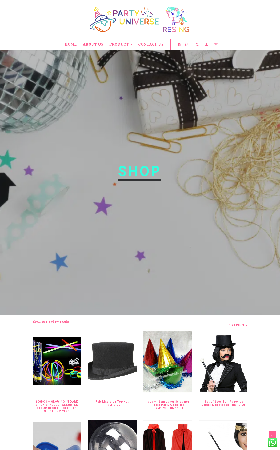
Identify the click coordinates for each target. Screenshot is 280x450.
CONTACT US (151, 44)
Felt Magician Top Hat (112, 403)
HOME (71, 44)
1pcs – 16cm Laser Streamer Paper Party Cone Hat (167, 405)
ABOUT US (93, 44)
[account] (206, 44)
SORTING (236, 325)
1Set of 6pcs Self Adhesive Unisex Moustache (223, 403)
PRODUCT (119, 44)
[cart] (214, 44)
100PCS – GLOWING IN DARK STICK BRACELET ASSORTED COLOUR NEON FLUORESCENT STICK (57, 406)
